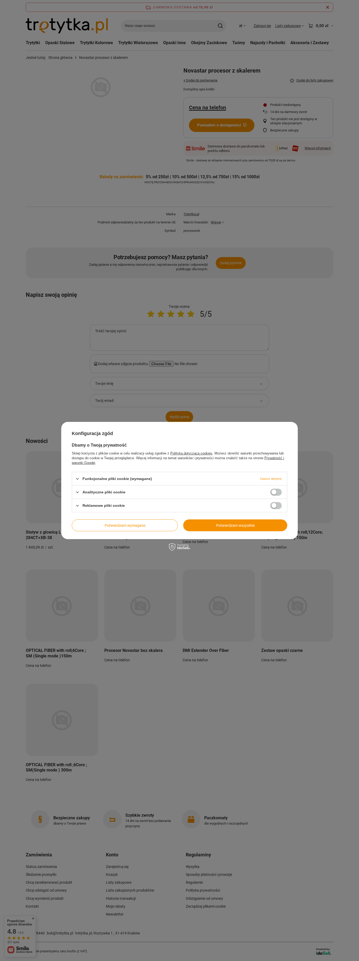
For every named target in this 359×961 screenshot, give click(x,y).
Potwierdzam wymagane (125, 525)
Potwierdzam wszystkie (235, 525)
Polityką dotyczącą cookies (191, 453)
